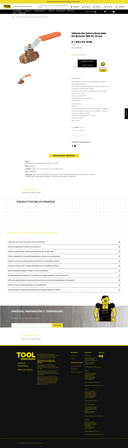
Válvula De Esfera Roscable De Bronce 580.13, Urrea (33, 17)
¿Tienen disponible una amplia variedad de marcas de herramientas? (34, 256)
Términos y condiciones (74, 369)
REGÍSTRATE (57, 325)
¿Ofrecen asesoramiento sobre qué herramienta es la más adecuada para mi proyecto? (41, 280)
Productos (73, 356)
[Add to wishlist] (72, 136)
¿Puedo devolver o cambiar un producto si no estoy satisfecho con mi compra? (38, 275)
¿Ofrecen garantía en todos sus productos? (24, 247)
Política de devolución (77, 372)
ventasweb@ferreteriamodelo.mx (91, 367)
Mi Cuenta (99, 11)
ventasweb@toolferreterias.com (91, 382)
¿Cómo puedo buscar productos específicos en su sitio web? (31, 251)
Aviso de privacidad (76, 366)
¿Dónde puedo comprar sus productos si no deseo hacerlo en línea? (34, 290)
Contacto (73, 358)
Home (13, 17)
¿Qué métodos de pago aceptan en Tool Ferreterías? (28, 270)
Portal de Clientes (25, 370)
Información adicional (64, 156)
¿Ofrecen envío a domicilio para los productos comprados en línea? (34, 261)
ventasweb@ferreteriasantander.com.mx (91, 416)
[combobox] (54, 7)
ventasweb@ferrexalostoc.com (91, 400)
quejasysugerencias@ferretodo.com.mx (91, 385)
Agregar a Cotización (87, 65)
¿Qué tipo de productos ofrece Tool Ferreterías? (26, 242)
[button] (18, 10)
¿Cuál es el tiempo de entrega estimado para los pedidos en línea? (33, 266)
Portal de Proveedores (23, 364)
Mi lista (108, 11)
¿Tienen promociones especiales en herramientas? (27, 285)
